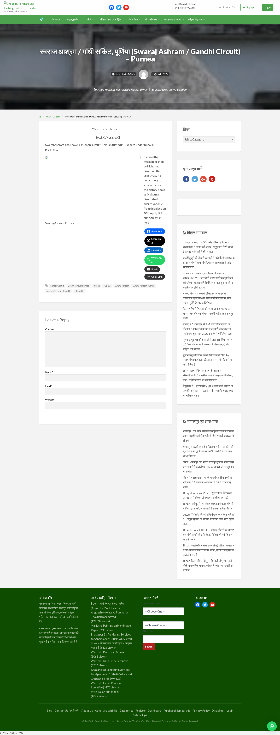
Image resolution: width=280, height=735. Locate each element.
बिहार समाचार (197, 232)
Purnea (142, 89)
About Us (87, 710)
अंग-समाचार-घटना (172, 19)
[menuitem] (227, 7)
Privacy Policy (201, 710)
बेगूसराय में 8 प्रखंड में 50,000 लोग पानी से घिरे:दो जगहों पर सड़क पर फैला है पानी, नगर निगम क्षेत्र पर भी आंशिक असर (208, 390)
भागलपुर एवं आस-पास (202, 421)
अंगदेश (90, 19)
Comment (50, 329)
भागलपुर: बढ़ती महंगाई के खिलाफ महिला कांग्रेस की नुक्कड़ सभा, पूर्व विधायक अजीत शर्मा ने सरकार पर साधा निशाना (208, 451)
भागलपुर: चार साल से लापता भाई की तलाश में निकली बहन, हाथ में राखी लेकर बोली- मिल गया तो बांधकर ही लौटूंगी (208, 435)
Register (140, 710)
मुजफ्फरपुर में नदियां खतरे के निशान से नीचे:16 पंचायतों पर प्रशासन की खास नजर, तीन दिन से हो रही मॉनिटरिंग (207, 359)
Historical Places (126, 89)
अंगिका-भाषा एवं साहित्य (110, 19)
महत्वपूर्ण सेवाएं (73, 19)
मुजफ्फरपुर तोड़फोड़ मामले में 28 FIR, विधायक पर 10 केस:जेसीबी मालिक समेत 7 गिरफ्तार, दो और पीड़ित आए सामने (208, 344)
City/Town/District (153, 603)
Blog (49, 710)
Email (48, 386)
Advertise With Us (106, 710)
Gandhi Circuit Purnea (78, 285)
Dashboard (154, 710)
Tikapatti (78, 291)
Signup (250, 7)
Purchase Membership (176, 710)
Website (49, 399)
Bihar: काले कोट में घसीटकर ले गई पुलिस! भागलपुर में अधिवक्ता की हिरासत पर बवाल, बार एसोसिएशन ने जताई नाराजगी (208, 550)
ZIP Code (148, 631)
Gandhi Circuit (57, 285)
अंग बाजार (55, 19)
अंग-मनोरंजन (151, 19)
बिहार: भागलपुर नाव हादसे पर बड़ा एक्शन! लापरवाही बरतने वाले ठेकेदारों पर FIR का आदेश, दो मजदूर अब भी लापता (208, 466)
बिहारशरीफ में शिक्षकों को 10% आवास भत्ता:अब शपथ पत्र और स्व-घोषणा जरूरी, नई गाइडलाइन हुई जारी (208, 313)
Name (49, 372)
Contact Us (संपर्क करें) (66, 710)
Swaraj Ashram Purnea (143, 285)
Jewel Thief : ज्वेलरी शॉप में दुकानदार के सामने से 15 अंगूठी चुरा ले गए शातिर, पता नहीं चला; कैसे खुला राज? (208, 519)
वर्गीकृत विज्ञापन (195, 19)
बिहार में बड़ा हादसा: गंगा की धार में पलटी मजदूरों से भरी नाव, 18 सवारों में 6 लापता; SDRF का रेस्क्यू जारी (207, 482)
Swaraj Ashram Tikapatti (58, 291)
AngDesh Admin (125, 74)
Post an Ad (228, 7)
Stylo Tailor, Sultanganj (105, 691)
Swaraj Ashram (122, 285)
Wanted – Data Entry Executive (109, 661)
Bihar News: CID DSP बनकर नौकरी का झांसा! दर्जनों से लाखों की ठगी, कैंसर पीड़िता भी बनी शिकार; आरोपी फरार (208, 534)
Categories (126, 710)
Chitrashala (98, 678)
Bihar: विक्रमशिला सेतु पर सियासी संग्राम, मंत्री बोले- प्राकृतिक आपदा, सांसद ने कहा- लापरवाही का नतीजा (208, 565)
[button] (272, 726)
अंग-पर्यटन (133, 19)
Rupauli (107, 285)
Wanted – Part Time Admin (107, 652)
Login (267, 7)
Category (148, 617)
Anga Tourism (106, 89)
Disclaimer (218, 710)
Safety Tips (140, 715)
